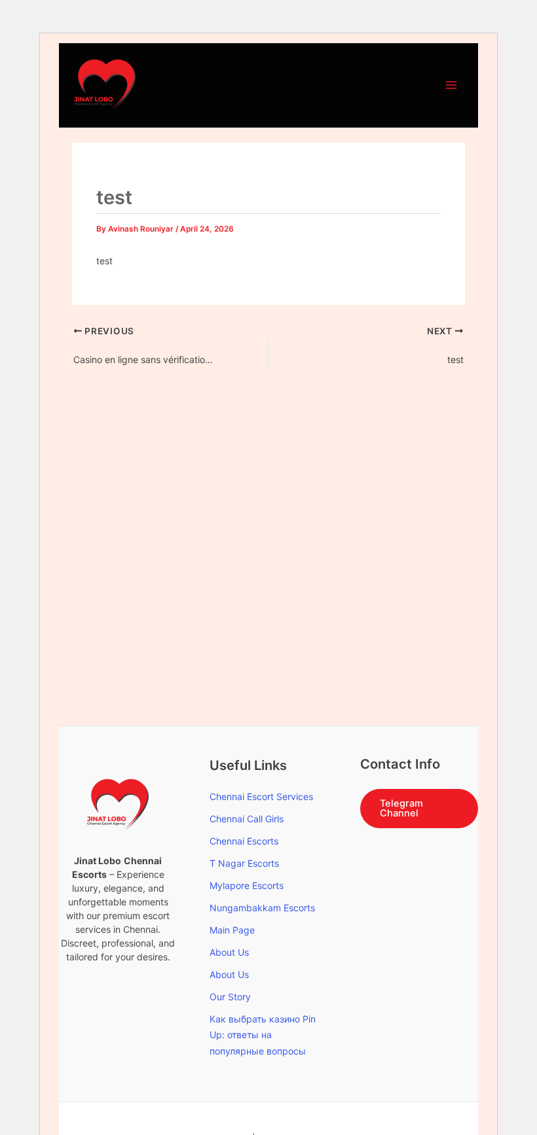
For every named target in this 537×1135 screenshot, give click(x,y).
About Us (229, 952)
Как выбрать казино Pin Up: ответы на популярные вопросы (263, 1034)
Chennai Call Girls (247, 818)
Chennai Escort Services (261, 796)
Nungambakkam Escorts (262, 907)
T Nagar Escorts (244, 863)
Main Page (232, 929)
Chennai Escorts (244, 841)
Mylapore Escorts (247, 885)
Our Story (230, 996)
